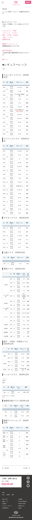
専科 (14, 31)
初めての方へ (5, 499)
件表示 (4, 380)
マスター (15, 33)
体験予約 (28, 2)
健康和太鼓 (6, 39)
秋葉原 (8, 494)
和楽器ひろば (21, 505)
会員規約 (4, 503)
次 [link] (4, 397)
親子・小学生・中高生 (10, 35)
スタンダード (7, 31)
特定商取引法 (5, 508)
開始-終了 (12, 388)
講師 (26, 387)
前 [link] (2, 397)
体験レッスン (5, 501)
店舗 (3, 492)
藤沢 (13, 494)
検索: (3, 382)
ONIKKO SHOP (21, 503)
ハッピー (10, 37)
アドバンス (6, 33)
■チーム (5, 59)
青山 (3, 494)
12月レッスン (19, 388)
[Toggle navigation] (3, 2)
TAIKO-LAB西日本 (22, 501)
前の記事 (7, 468)
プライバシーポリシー (7, 505)
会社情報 (20, 499)
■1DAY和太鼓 (7, 50)
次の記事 (25, 468)
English (20, 508)
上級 (3, 37)
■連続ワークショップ (9, 44)
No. (4, 387)
